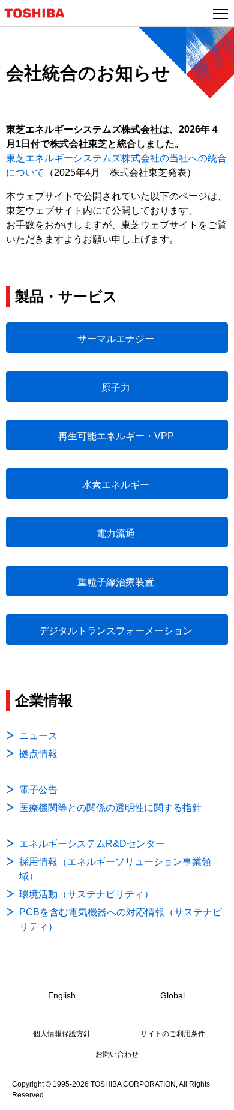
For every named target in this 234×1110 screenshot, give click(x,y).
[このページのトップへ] (211, 1093)
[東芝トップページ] (39, 13)
